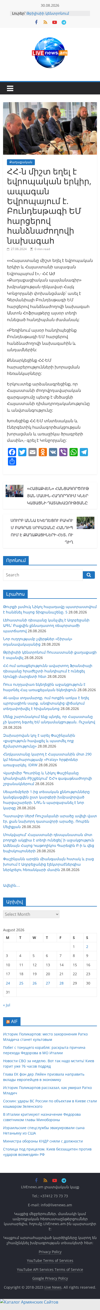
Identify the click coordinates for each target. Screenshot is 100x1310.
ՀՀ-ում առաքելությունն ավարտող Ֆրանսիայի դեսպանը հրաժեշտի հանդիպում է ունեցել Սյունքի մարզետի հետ (47, 671)
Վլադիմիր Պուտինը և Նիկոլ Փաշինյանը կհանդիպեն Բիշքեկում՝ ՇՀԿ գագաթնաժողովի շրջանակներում (47, 778)
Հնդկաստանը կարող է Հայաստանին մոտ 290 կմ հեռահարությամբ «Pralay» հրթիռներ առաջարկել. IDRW (47, 759)
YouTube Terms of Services (50, 1260)
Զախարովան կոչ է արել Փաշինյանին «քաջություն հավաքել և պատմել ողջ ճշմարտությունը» (39, 741)
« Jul (6, 1005)
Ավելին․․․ (11, 885)
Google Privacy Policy (50, 1278)
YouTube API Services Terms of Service (50, 1269)
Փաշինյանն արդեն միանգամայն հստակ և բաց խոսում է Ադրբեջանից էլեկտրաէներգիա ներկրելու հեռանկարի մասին (48, 864)
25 (21, 983)
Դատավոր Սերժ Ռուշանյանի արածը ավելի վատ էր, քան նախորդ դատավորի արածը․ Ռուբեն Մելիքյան (50, 821)
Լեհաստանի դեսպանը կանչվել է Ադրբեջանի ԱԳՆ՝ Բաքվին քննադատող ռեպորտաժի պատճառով (46, 625)
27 (48, 983)
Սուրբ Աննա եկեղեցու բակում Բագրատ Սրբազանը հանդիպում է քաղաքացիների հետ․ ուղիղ (42, 531)
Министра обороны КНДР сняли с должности (43, 1141)
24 (8, 983)
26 (35, 983)
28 (61, 983)
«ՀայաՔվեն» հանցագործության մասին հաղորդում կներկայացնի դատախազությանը (58, 495)
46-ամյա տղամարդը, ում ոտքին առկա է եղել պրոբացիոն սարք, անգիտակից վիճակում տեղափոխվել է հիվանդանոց (46, 703)
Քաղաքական (20, 162)
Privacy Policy (50, 1251)
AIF (14, 1021)
